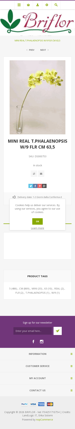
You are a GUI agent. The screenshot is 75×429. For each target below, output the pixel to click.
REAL (57, 288)
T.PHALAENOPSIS (35, 292)
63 (45, 288)
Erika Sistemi (45, 415)
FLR (17, 292)
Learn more (37, 228)
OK (37, 221)
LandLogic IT (29, 415)
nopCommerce (44, 419)
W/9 (53, 292)
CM (21, 288)
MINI (34, 288)
